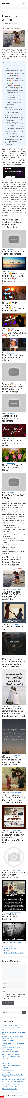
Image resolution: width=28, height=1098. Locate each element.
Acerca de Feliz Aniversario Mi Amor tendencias (14, 96)
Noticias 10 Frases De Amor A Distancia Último (14, 103)
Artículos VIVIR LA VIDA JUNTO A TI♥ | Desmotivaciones (15, 140)
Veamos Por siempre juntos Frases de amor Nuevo (14, 99)
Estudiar (6, 4)
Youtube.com (11, 249)
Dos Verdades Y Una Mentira (10, 1054)
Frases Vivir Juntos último (11, 106)
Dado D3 (4, 1061)
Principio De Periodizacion (9, 1089)
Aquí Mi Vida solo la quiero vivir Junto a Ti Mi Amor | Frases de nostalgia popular (15, 109)
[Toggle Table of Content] (22, 63)
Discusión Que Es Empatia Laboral (12, 1084)
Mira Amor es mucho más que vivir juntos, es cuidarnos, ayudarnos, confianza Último (15, 119)
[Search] (24, 1012)
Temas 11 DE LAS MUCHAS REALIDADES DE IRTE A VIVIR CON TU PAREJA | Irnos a (14, 131)
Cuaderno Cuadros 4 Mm (9, 1086)
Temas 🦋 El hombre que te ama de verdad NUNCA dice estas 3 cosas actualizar (15, 92)
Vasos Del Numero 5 (8, 1040)
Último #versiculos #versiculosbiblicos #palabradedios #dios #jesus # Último (15, 127)
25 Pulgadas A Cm (7, 1063)
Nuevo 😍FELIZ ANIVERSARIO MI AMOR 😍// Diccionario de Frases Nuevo (15, 80)
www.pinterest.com (15, 589)
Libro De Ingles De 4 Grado (10, 1051)
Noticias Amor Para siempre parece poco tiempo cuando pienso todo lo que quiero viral (15, 124)
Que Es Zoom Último (8, 1070)
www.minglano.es (15, 624)
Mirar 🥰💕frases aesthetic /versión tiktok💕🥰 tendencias (15, 84)
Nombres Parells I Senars (9, 1025)
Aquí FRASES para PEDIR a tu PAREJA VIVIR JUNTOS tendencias (14, 113)
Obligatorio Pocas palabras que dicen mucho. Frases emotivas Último (14, 66)
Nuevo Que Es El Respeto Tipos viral (12, 1081)
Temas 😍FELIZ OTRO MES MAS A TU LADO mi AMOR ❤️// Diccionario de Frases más (15, 75)
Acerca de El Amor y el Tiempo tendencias (14, 71)
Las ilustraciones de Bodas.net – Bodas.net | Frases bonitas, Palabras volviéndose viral (15, 136)
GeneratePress (21, 1095)
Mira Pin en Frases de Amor (13, 115)
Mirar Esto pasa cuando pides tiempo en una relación (14, 88)
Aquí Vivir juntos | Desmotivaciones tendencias (15, 143)
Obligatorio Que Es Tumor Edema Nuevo (13, 1079)
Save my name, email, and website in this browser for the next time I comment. (14, 996)
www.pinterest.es (15, 870)
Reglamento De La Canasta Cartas (14, 953)
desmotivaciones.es (15, 912)
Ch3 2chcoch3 (6, 1072)
